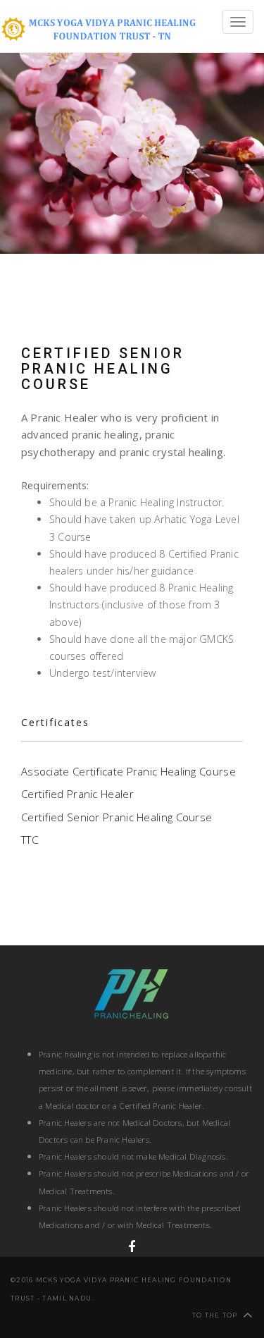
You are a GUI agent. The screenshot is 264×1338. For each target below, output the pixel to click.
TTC (29, 840)
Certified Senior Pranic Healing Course (116, 817)
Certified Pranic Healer (77, 794)
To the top (215, 1315)
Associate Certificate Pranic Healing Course (128, 771)
